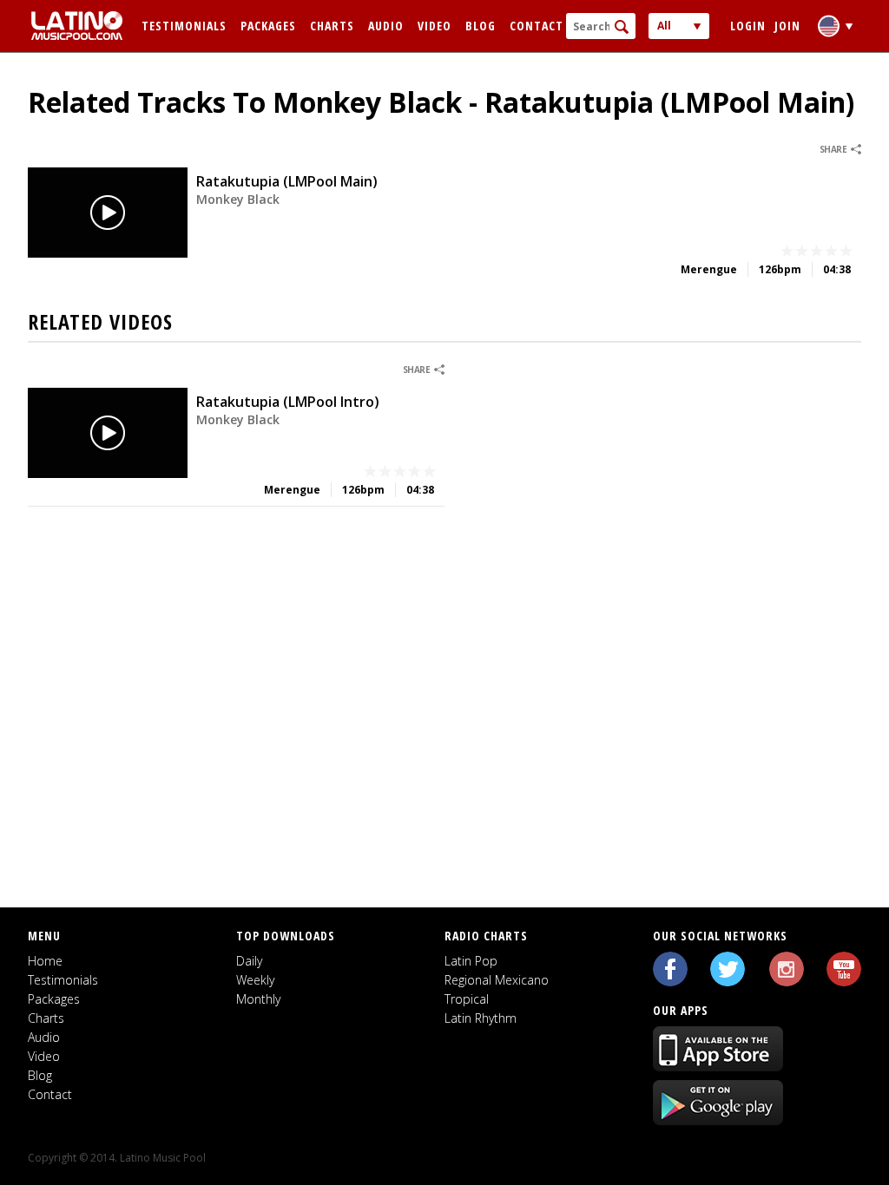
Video (434, 25)
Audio (386, 25)
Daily (249, 961)
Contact (536, 25)
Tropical (466, 999)
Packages (268, 25)
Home (45, 961)
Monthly (258, 999)
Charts (332, 25)
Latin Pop (470, 961)
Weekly (255, 980)
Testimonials (184, 25)
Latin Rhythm (480, 1018)
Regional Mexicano (496, 980)
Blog (480, 25)
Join (787, 25)
